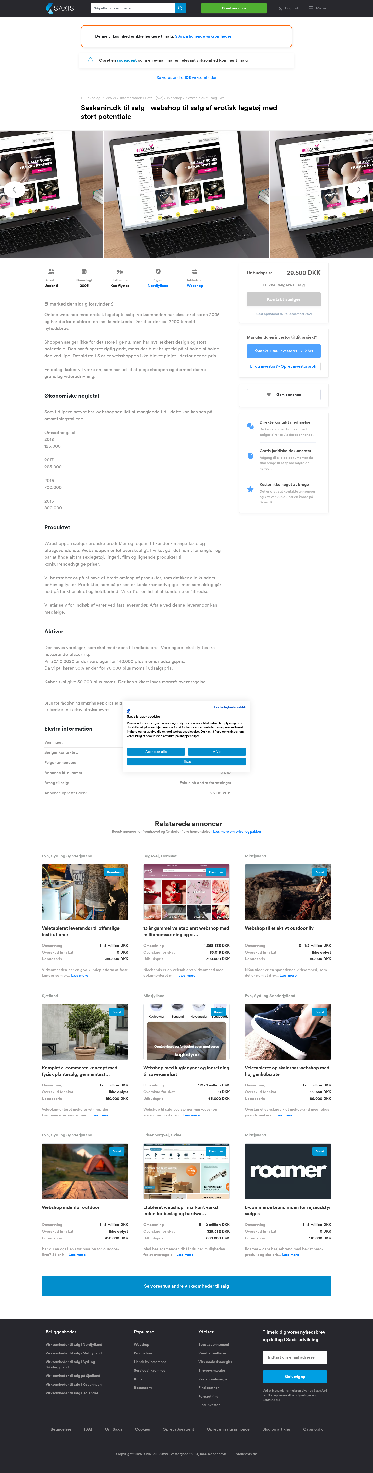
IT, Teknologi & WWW (98, 97)
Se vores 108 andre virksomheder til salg (186, 1286)
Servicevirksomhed (150, 1370)
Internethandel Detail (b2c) (141, 97)
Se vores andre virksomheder (187, 77)
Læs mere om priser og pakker (237, 831)
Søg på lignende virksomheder (203, 36)
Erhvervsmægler (211, 1370)
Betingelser (60, 1429)
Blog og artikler (276, 1429)
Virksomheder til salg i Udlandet (72, 1393)
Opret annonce (234, 8)
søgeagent (127, 60)
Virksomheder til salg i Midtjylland (74, 1353)
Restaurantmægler (213, 1379)
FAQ (88, 1429)
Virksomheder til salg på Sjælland (73, 1375)
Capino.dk (313, 1429)
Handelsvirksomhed (150, 1361)
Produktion (143, 1353)
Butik (138, 1379)
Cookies (142, 1429)
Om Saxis (113, 1429)
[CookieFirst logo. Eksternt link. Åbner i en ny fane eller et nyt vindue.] (129, 711)
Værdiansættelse (212, 1353)
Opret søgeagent (178, 1429)
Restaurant (143, 1387)
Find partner (208, 1387)
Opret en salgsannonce (228, 1429)
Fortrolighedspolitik (230, 707)
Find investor (209, 1404)
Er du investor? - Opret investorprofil (283, 366)
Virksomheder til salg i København (74, 1384)
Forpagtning (208, 1396)
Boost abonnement (213, 1344)
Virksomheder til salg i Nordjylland (74, 1344)
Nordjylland (158, 285)
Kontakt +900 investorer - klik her (283, 351)
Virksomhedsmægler (215, 1361)
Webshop (174, 97)
